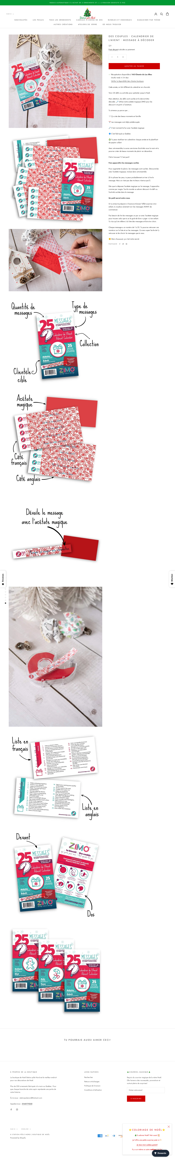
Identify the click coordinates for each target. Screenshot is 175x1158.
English (25, 1129)
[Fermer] (169, 1127)
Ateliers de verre (87, 24)
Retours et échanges (91, 1081)
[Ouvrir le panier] (167, 13)
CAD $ (9, 14)
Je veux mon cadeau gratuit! (147, 1144)
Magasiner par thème (149, 20)
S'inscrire (136, 1098)
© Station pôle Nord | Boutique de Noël (30, 1134)
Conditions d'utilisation (93, 1090)
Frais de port (113, 49)
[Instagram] (17, 1109)
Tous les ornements (60, 20)
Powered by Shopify (18, 1138)
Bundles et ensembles (120, 20)
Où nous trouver (112, 24)
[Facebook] (120, 244)
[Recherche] (161, 14)
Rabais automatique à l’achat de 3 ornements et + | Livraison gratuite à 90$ (87, 3)
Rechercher (88, 1077)
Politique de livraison (92, 1085)
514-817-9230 (27, 1103)
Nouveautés (20, 20)
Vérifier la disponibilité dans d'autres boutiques (127, 81)
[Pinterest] (126, 244)
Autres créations (63, 24)
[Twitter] (123, 244)
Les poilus (38, 20)
